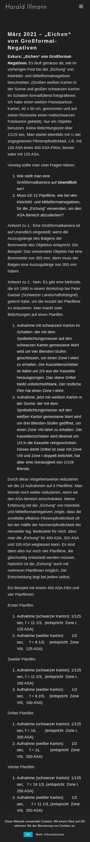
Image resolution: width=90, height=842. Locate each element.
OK (28, 834)
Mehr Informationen (50, 834)
